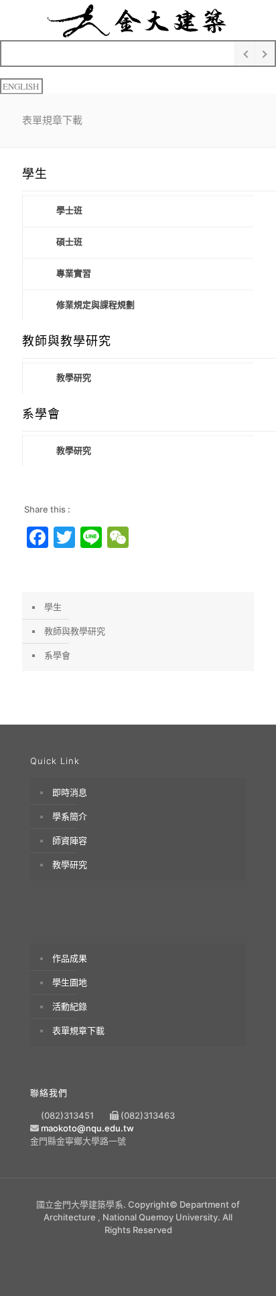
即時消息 (69, 792)
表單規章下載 (78, 1030)
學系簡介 (69, 816)
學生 (53, 606)
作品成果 (69, 958)
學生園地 (69, 982)
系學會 (57, 655)
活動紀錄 (69, 1006)
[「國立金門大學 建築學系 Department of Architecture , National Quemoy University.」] (138, 20)
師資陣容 (69, 840)
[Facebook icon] (138, 1248)
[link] (138, 210)
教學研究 (69, 864)
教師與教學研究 (74, 631)
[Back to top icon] (247, 1267)
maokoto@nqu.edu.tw (87, 1128)
